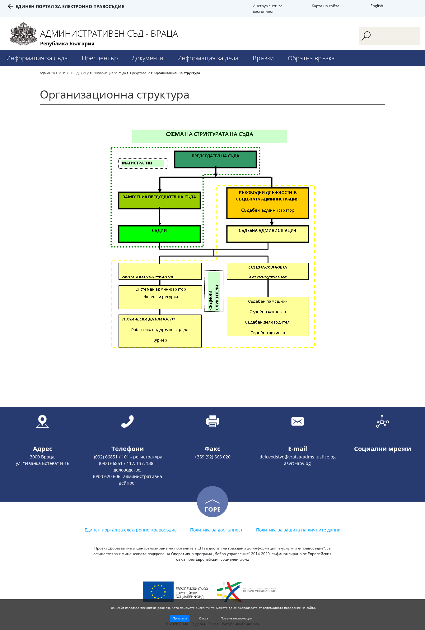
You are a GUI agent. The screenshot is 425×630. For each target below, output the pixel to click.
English (377, 5)
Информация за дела (208, 58)
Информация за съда (37, 58)
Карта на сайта (325, 5)
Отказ (203, 618)
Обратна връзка (311, 58)
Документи (147, 58)
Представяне (140, 73)
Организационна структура (177, 73)
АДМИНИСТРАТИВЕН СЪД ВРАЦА (64, 73)
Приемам (180, 618)
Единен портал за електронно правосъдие (70, 6)
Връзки (263, 58)
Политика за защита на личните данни (298, 530)
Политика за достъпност (216, 530)
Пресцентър (100, 58)
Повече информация (236, 618)
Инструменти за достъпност (268, 8)
